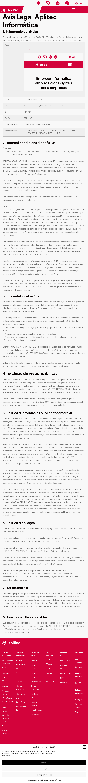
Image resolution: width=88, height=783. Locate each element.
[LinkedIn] (76, 683)
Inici (30, 49)
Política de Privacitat (47, 780)
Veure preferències (44, 775)
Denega (44, 768)
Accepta (44, 762)
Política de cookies (33, 780)
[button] (84, 747)
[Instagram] (80, 683)
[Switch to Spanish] (78, 3)
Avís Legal (58, 780)
